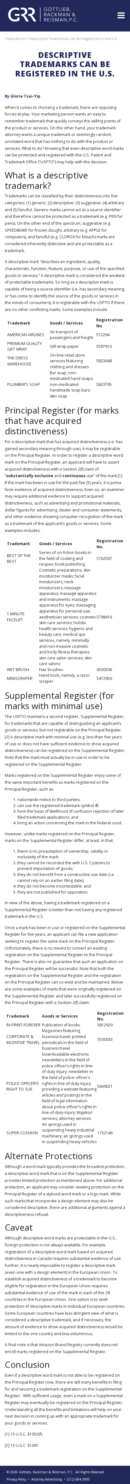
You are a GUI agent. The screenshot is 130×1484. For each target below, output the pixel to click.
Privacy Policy (16, 1479)
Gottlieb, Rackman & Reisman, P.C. (46, 1472)
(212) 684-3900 (78, 1479)
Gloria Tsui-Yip (25, 96)
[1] (120, 475)
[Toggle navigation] (120, 15)
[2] (7, 737)
